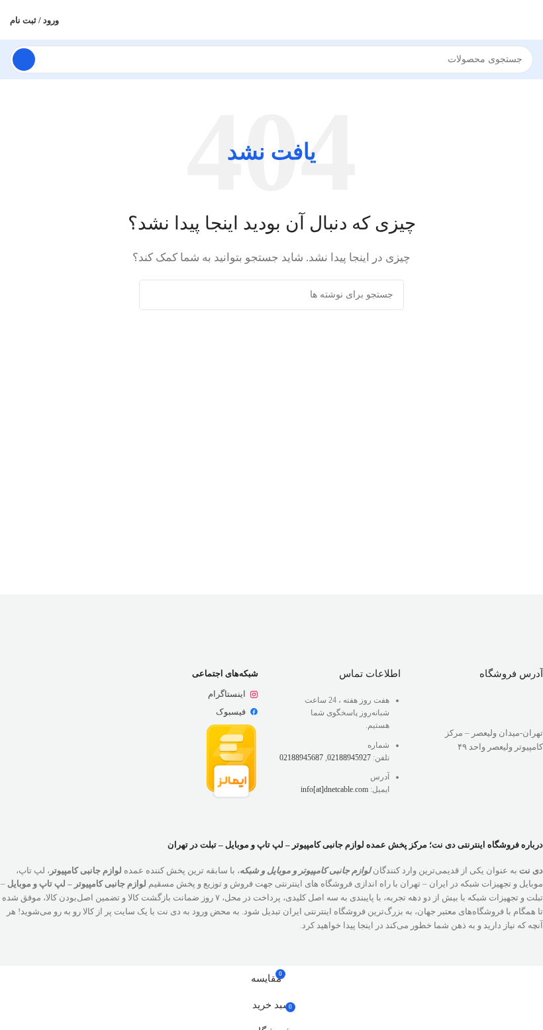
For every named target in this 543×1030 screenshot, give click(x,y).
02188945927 (349, 757)
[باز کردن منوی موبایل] (528, 20)
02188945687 (301, 757)
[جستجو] (24, 59)
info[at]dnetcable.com (334, 789)
